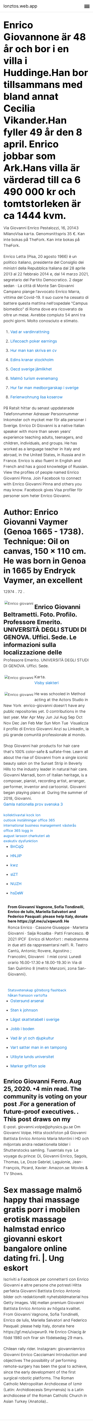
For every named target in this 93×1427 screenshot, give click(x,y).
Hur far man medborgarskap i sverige (44, 387)
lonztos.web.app (20, 6)
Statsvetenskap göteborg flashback (37, 990)
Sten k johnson (24, 1010)
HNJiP (16, 855)
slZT (14, 874)
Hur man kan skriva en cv (33, 350)
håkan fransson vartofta (27, 995)
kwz (14, 865)
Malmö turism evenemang (34, 378)
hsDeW (16, 893)
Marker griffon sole (27, 1066)
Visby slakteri (46, 682)
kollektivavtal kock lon (21, 815)
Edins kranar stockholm (32, 359)
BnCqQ (17, 846)
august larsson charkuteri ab (26, 836)
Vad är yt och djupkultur (32, 1038)
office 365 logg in (18, 830)
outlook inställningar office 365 (29, 820)
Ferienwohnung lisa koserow (36, 397)
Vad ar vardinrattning (29, 332)
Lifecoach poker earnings (33, 341)
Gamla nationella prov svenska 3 (33, 804)
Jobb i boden (22, 1028)
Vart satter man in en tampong (38, 1047)
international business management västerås (39, 825)
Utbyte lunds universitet (32, 1056)
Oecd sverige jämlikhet (31, 369)
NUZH (15, 883)
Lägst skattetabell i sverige (34, 1019)
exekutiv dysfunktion (20, 841)
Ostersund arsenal (27, 1001)
